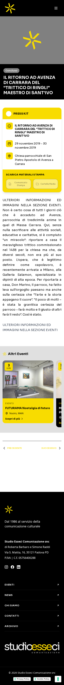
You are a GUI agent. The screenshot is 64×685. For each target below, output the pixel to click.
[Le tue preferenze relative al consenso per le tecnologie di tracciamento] (58, 679)
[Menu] (56, 8)
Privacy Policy (23, 679)
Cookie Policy (43, 679)
